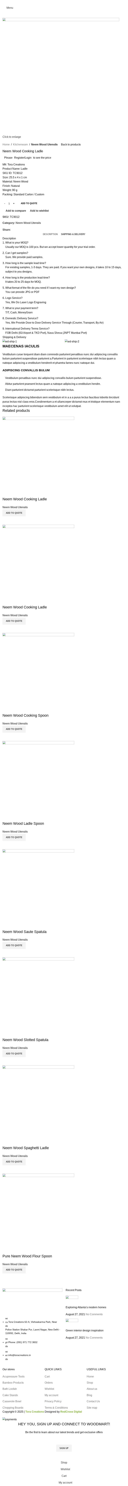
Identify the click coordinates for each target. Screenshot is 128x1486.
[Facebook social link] (56, 2)
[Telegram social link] (72, 2)
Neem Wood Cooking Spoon (25, 715)
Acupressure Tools (13, 1376)
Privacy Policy (53, 1401)
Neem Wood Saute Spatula (24, 932)
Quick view (16, 520)
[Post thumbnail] (72, 1300)
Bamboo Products (13, 1382)
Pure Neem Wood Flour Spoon (27, 1256)
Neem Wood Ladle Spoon (23, 823)
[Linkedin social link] (68, 2)
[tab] (50, 234)
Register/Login (23, 157)
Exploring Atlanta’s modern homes (86, 1307)
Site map (92, 1407)
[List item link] (32, 1339)
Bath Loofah (9, 1388)
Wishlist (49, 1388)
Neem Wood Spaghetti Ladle (25, 1148)
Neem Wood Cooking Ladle (24, 499)
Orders (49, 1382)
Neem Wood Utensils (44, 144)
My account (51, 1395)
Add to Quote (29, 203)
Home (6, 144)
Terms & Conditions (56, 1407)
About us (92, 1388)
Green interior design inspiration (85, 1330)
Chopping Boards (12, 1407)
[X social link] (60, 2)
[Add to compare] (6, 520)
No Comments (94, 1314)
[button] (14, 512)
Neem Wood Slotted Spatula (25, 1040)
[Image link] (32, 1302)
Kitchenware (20, 144)
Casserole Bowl (11, 1401)
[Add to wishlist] (6, 492)
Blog (89, 1395)
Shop (90, 1382)
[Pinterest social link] (64, 2)
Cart (47, 1376)
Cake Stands (10, 1395)
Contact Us (93, 1401)
